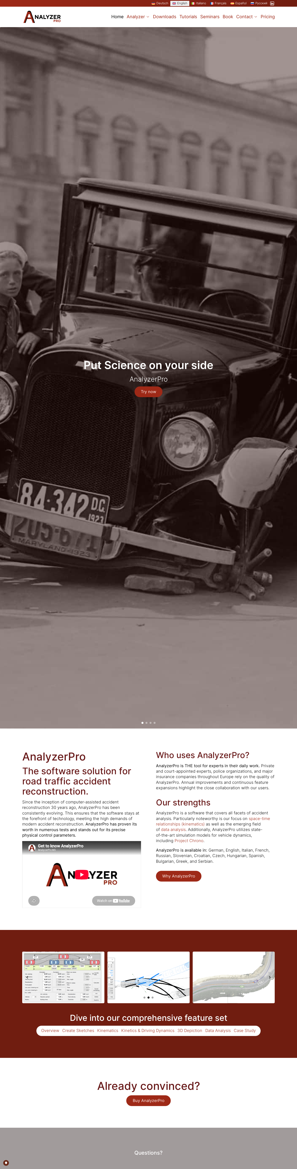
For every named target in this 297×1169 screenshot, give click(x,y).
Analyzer (136, 16)
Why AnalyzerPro (178, 876)
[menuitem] (160, 3)
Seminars (210, 16)
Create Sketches (78, 1030)
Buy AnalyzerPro (148, 1100)
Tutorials (188, 16)
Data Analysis (218, 1030)
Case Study (245, 1030)
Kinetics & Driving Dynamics (147, 1030)
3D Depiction (189, 1030)
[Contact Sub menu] (256, 17)
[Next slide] (270, 977)
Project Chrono (189, 840)
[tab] (142, 723)
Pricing (268, 16)
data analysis (173, 829)
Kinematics (107, 1030)
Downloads (164, 16)
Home (117, 16)
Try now (148, 391)
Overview (50, 1030)
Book (228, 16)
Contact (244, 16)
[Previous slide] (27, 977)
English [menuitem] (182, 3)
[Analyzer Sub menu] (148, 17)
